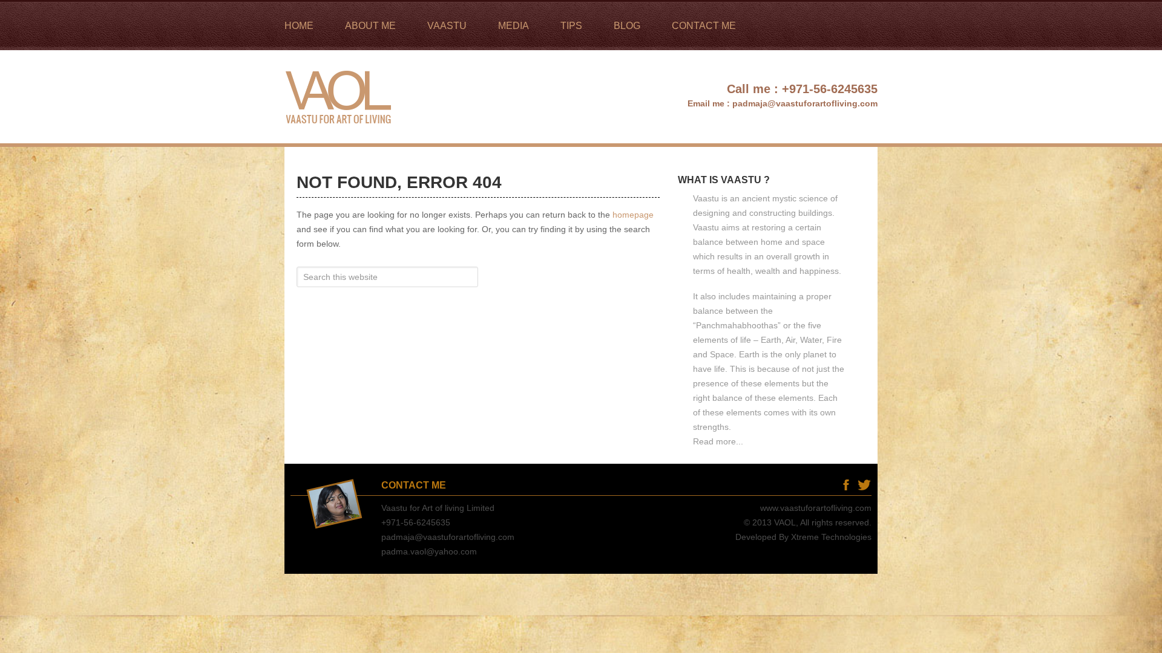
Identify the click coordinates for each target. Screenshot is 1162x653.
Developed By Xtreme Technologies (803, 537)
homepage (633, 214)
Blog (827, 484)
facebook (845, 484)
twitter (864, 484)
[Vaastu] (340, 138)
